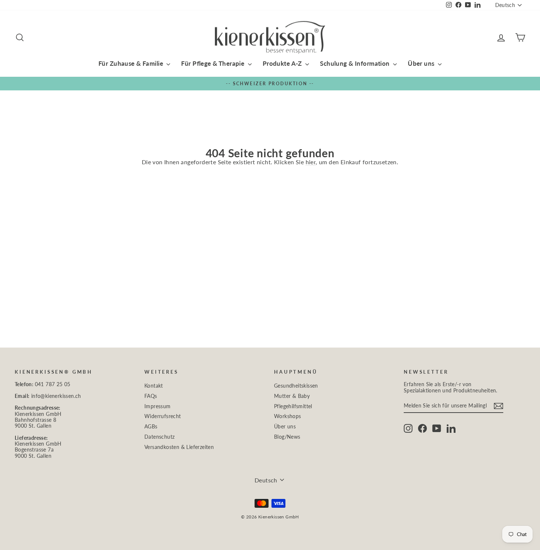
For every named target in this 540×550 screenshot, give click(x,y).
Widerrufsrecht (162, 416)
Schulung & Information (355, 63)
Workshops (287, 416)
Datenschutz (159, 437)
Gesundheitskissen (296, 386)
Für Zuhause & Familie (131, 63)
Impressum (157, 406)
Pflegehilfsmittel (293, 406)
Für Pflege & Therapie (213, 63)
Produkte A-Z (283, 63)
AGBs (151, 426)
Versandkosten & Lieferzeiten (179, 447)
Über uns (422, 63)
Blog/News (287, 437)
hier (311, 161)
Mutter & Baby (292, 396)
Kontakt (153, 386)
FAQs (150, 396)
